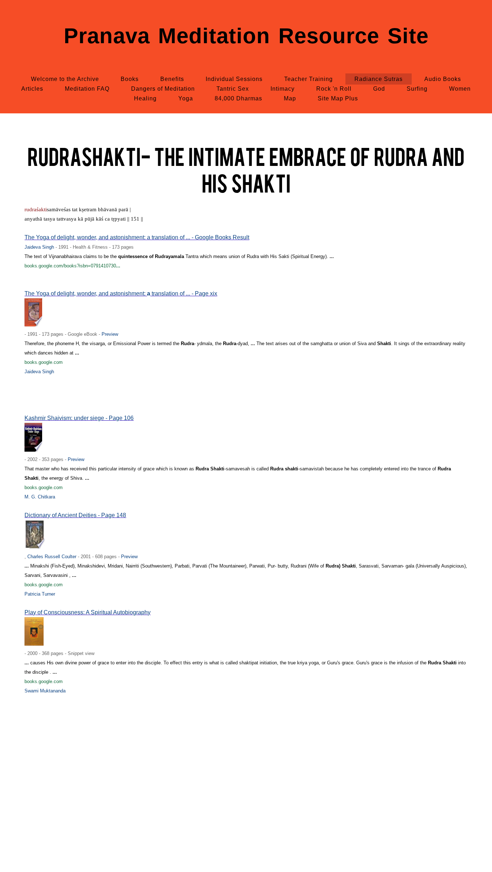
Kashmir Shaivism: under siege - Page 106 (79, 418)
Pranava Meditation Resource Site (246, 36)
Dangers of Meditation (163, 89)
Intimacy (282, 89)
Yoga (185, 98)
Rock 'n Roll (334, 89)
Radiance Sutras (378, 79)
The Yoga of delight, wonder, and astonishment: (85, 293)
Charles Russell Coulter (51, 556)
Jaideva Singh (39, 247)
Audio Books (442, 79)
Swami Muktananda (45, 690)
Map (290, 98)
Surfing (417, 89)
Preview (110, 334)
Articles (32, 89)
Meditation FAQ (87, 89)
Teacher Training (308, 79)
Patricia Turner (39, 594)
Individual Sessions (234, 79)
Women (460, 89)
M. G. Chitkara (39, 497)
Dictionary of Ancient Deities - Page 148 (75, 515)
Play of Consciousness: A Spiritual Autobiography (87, 612)
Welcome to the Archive (65, 79)
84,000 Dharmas (238, 98)
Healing (145, 98)
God (379, 89)
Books (130, 79)
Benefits (172, 79)
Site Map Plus (338, 98)
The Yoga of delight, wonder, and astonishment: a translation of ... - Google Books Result (136, 237)
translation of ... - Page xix (183, 293)
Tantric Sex (232, 89)
